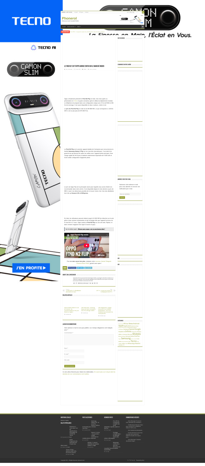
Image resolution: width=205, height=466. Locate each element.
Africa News (128, 324)
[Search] (143, 12)
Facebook (126, 329)
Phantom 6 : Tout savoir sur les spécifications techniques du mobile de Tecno (74, 431)
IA (124, 331)
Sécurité (126, 341)
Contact (86, 12)
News (124, 336)
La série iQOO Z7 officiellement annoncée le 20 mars (73, 291)
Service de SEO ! (71, 26)
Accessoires (120, 323)
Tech (129, 341)
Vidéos (123, 343)
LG (122, 334)
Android (136, 324)
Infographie (134, 331)
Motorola (120, 336)
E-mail (66, 354)
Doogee (134, 327)
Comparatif (129, 327)
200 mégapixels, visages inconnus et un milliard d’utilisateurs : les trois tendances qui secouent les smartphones (105, 310)
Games (132, 329)
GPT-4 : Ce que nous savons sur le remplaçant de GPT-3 (104, 291)
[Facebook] (128, 12)
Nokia (132, 336)
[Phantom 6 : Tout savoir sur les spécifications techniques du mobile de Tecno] (65, 431)
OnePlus (137, 336)
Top (138, 341)
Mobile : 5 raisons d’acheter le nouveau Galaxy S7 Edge (93, 444)
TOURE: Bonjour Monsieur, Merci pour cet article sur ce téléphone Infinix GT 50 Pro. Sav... (134, 426)
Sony (123, 341)
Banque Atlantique (122, 327)
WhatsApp (131, 343)
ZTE (123, 345)
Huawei (120, 331)
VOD (127, 343)
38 (73, 454)
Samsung (126, 338)
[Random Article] (142, 27)
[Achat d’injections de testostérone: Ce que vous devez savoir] (65, 441)
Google (138, 329)
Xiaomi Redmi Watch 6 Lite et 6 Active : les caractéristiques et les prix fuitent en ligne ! (71, 310)
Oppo (119, 338)
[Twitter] (130, 12)
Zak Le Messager (69, 69)
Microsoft (130, 334)
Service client (133, 338)
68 (71, 437)
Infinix (128, 331)
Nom (66, 348)
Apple (121, 326)
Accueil (76, 12)
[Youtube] (133, 12)
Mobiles (84, 69)
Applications (127, 326)
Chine (75, 101)
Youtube (120, 345)
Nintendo (128, 336)
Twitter (120, 343)
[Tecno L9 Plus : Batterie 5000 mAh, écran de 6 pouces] (63, 451)
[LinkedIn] (132, 12)
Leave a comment (92, 69)
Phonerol (69, 18)
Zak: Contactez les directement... (135, 430)
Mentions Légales (65, 420)
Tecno (134, 341)
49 (69, 447)
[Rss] (127, 12)
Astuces (134, 326)
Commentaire (68, 333)
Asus (137, 326)
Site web (66, 360)
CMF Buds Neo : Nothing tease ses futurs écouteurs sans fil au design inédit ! (88, 309)
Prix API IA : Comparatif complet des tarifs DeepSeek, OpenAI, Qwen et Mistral (87, 31)
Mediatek (125, 334)
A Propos (81, 12)
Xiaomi (137, 343)
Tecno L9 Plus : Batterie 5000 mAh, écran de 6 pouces (71, 451)
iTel (138, 331)
